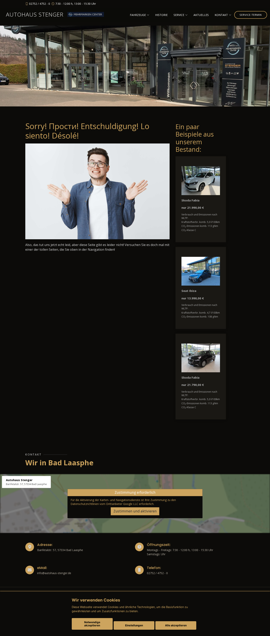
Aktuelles (201, 15)
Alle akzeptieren (176, 625)
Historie (161, 15)
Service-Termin (251, 15)
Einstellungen (134, 625)
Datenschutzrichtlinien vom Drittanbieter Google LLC (104, 504)
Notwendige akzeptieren (92, 624)
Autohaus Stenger (34, 14)
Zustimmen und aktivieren (135, 511)
